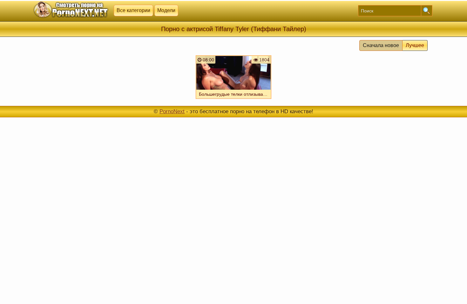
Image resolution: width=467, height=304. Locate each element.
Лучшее (415, 45)
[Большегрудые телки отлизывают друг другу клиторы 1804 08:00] (233, 99)
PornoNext (172, 111)
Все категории (133, 10)
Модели (166, 10)
